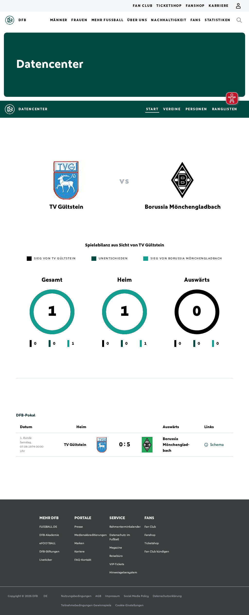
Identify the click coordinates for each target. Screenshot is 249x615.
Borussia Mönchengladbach (176, 444)
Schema (217, 445)
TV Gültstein (75, 445)
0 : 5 (124, 445)
